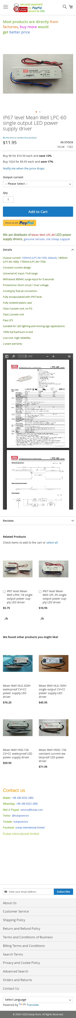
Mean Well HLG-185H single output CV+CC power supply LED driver (52, 691)
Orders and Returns (17, 980)
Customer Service (16, 911)
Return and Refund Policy (21, 928)
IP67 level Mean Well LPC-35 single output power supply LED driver (55, 596)
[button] (36, 112)
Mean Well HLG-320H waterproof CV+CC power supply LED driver (16, 691)
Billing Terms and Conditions (24, 946)
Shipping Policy (14, 920)
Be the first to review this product (20, 137)
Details (7, 249)
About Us (10, 903)
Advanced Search (15, 971)
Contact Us (11, 988)
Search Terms (13, 954)
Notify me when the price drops (23, 168)
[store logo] (28, 7)
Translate (33, 1005)
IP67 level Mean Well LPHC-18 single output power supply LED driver (20, 596)
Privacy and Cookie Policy (21, 963)
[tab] (38, 249)
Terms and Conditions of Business (28, 937)
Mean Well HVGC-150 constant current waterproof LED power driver (52, 755)
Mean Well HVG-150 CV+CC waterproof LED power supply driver (17, 753)
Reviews (8, 520)
